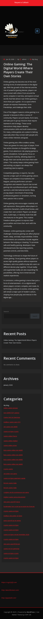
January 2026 (8, 385)
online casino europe (11, 408)
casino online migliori (11, 441)
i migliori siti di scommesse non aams (16, 492)
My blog (35, 59)
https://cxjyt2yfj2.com (9, 582)
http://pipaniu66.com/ (9, 598)
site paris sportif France (12, 502)
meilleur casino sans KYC (12, 422)
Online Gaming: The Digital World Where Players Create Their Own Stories (18, 70)
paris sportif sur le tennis (12, 520)
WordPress (31, 612)
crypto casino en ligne (11, 511)
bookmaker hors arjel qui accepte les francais (19, 506)
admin (24, 59)
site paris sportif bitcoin (12, 544)
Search (6, 311)
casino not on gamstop (11, 549)
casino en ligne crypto (11, 431)
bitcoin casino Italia (10, 483)
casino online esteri (10, 445)
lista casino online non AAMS (13, 450)
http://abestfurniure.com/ (10, 590)
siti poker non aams (10, 474)
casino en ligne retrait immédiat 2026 (16, 534)
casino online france (10, 436)
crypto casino (8, 469)
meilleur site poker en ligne (13, 516)
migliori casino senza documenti (14, 497)
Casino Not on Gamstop (12, 417)
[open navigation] (37, 31)
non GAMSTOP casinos (11, 413)
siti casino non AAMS (11, 427)
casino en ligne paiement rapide (14, 478)
